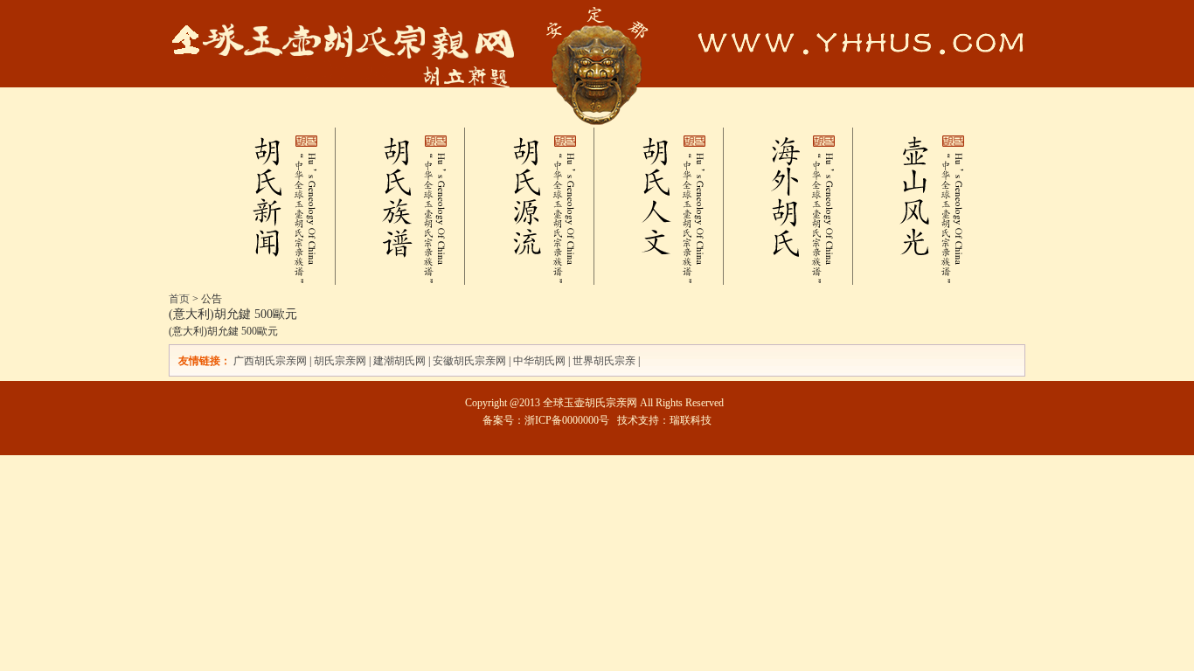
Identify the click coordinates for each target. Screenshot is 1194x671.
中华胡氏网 (539, 361)
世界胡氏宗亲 (604, 361)
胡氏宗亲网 (340, 361)
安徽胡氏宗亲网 (469, 361)
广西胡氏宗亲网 (270, 361)
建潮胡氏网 (400, 361)
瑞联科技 (691, 420)
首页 (179, 299)
